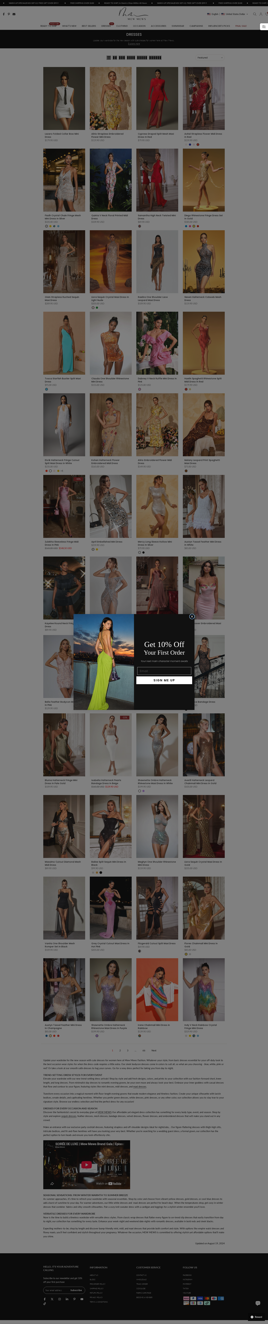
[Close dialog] (192, 616)
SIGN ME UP (164, 680)
